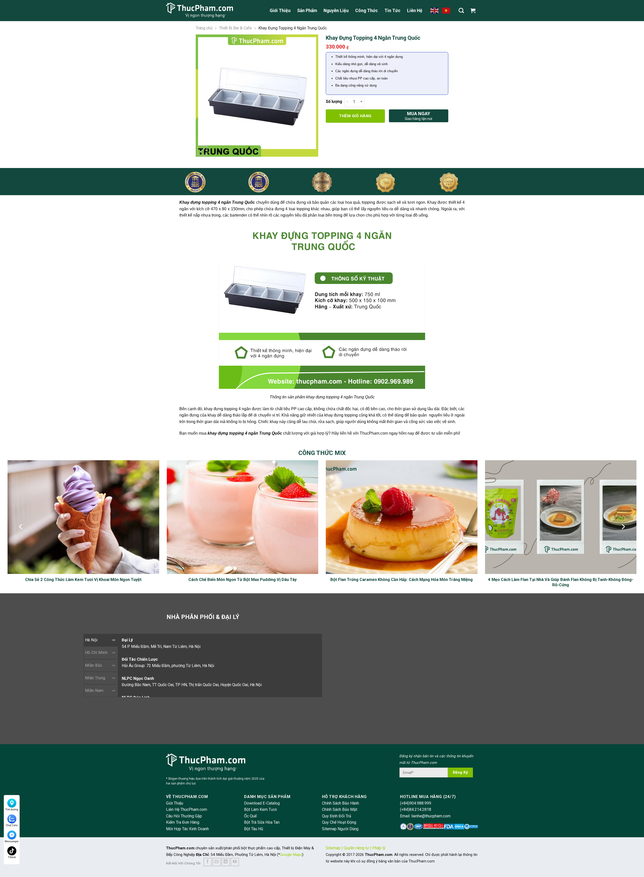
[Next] (311, 95)
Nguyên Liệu (336, 10)
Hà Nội (91, 640)
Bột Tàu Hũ (253, 828)
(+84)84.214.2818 (415, 809)
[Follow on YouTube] (235, 862)
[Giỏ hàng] (474, 10)
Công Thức (366, 10)
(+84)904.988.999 (415, 803)
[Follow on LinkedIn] (226, 862)
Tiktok (12, 857)
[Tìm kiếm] (461, 10)
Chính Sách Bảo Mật (339, 809)
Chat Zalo (12, 825)
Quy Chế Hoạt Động (339, 822)
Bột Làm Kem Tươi (260, 809)
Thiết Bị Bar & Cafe (235, 28)
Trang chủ (204, 28)
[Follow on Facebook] (208, 862)
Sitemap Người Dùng (340, 828)
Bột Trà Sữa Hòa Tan (261, 822)
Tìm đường (11, 809)
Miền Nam (94, 690)
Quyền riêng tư (356, 848)
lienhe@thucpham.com (431, 816)
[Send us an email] (217, 862)
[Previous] (202, 95)
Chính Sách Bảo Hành (340, 803)
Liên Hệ (414, 10)
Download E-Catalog (262, 803)
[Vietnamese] (446, 10)
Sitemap (333, 848)
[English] (434, 10)
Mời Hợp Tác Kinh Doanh (187, 828)
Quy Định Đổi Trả (336, 816)
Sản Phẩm (307, 10)
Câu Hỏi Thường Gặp (184, 816)
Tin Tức (392, 10)
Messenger (12, 841)
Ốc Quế (250, 816)
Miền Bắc (93, 665)
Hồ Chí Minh (96, 652)
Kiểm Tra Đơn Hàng (182, 822)
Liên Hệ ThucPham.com (186, 809)
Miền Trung (95, 678)
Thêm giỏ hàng (355, 116)
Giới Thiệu (280, 10)
